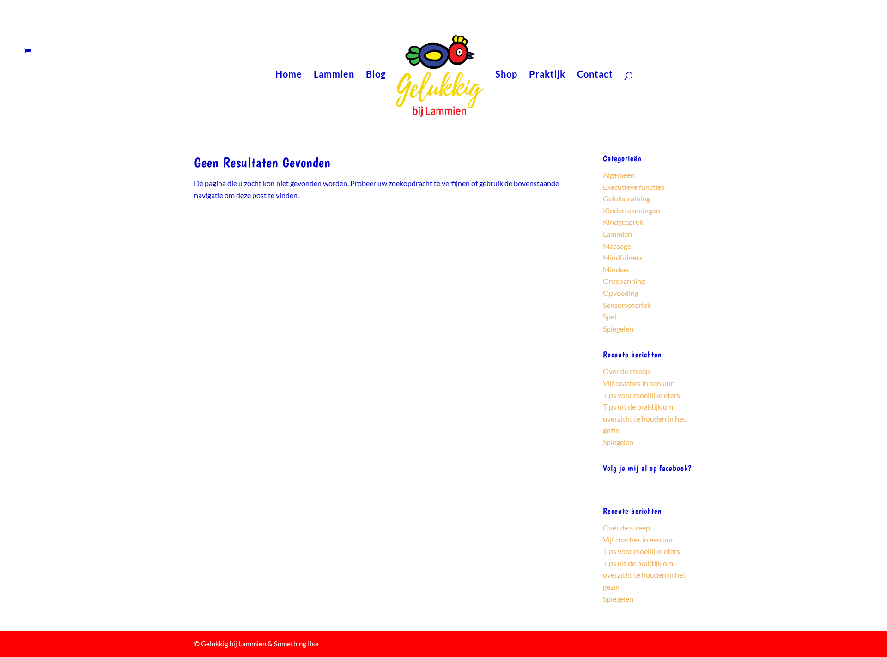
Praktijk (547, 75)
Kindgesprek (623, 221)
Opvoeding (620, 293)
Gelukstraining (626, 198)
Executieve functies (633, 186)
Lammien (334, 75)
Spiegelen (618, 328)
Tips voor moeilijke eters (641, 395)
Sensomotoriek (627, 305)
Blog (376, 75)
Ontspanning (624, 281)
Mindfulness (623, 257)
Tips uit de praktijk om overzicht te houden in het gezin (644, 418)
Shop (506, 75)
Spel (609, 316)
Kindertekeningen (631, 210)
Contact (595, 75)
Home (288, 75)
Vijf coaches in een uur (638, 383)
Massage (617, 245)
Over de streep (626, 371)
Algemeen (619, 174)
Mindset (616, 269)
